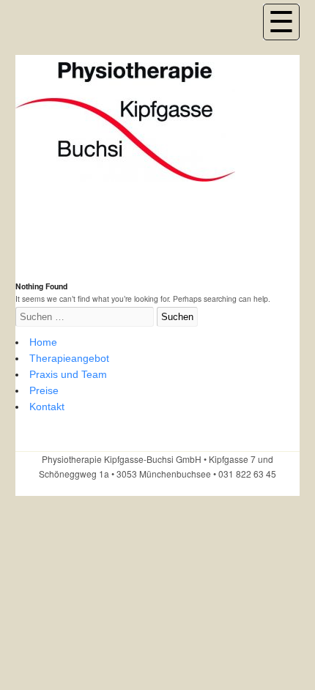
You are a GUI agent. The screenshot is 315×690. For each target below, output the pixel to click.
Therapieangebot (69, 358)
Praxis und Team (68, 374)
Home (43, 342)
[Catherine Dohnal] (125, 174)
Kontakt (46, 406)
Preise (44, 390)
